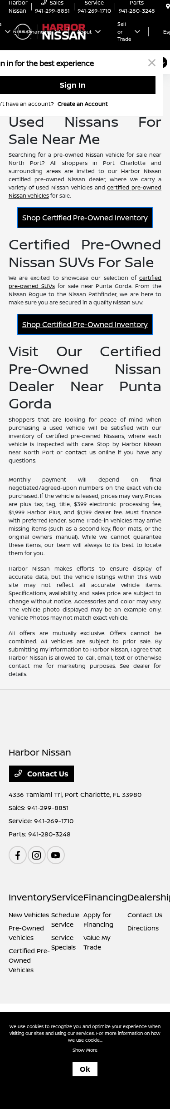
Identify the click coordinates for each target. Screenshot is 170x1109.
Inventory (30, 897)
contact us (80, 452)
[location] (168, 6)
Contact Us (46, 774)
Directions (143, 928)
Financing (105, 897)
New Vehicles (29, 914)
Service (67, 897)
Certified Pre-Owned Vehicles (29, 960)
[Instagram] (37, 855)
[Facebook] (18, 855)
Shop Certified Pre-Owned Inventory (85, 218)
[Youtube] (56, 855)
